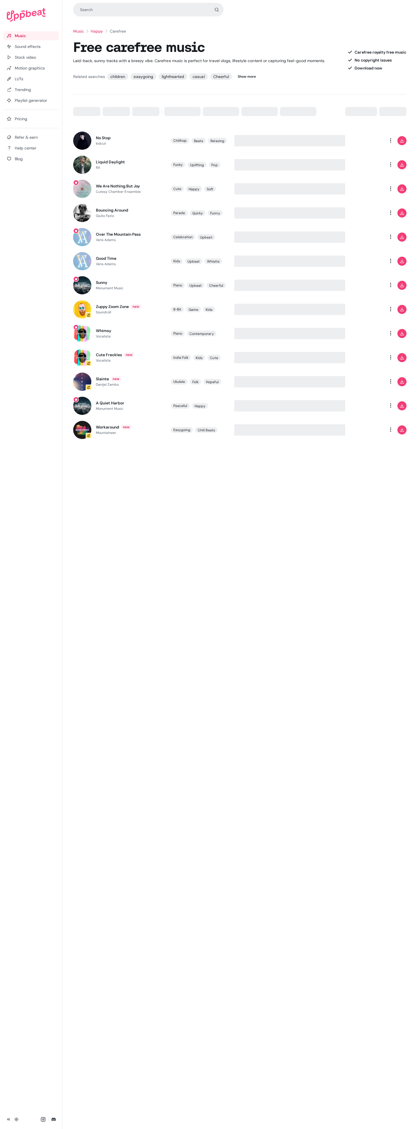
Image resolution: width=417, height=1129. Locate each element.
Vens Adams (106, 240)
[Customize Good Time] (367, 261)
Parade (179, 213)
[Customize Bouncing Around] (367, 213)
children (117, 76)
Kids (176, 261)
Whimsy (103, 330)
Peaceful (180, 406)
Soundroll (103, 312)
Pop (214, 165)
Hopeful (212, 382)
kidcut (101, 143)
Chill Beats (206, 430)
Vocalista (103, 336)
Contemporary (201, 334)
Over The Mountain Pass (118, 234)
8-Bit (177, 309)
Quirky (197, 213)
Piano (177, 285)
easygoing (143, 76)
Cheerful (221, 76)
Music (78, 31)
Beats (198, 141)
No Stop (103, 137)
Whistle (213, 261)
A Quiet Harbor (110, 403)
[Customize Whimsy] (367, 333)
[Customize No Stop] (367, 140)
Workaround (107, 427)
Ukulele (179, 381)
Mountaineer (106, 433)
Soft (210, 189)
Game (193, 309)
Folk (195, 382)
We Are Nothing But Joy (118, 186)
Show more (247, 76)
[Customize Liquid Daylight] (367, 164)
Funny (215, 213)
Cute (177, 189)
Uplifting (197, 165)
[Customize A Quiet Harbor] (367, 405)
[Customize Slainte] (367, 381)
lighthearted (173, 76)
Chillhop (180, 140)
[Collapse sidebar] (8, 1119)
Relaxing (217, 141)
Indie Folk (181, 357)
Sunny (101, 282)
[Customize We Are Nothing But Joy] (367, 188)
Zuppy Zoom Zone (112, 306)
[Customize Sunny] (367, 285)
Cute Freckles (109, 354)
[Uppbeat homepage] (31, 15)
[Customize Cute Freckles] (367, 357)
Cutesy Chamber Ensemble (118, 191)
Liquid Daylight (110, 161)
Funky (178, 165)
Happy (97, 31)
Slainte (102, 378)
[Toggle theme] (16, 1119)
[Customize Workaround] (367, 429)
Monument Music (110, 288)
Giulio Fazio (105, 216)
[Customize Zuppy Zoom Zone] (367, 309)
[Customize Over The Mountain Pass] (367, 237)
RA (98, 167)
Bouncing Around (112, 210)
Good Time (106, 258)
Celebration (183, 237)
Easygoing (182, 430)
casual (199, 76)
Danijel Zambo (107, 384)
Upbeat (206, 237)
